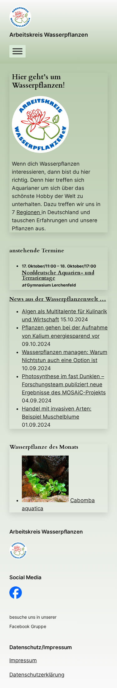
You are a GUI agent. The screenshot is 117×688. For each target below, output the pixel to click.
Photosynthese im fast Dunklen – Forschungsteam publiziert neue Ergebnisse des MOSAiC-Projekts (64, 384)
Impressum (23, 660)
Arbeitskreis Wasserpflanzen (48, 34)
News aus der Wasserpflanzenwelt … (57, 299)
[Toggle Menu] (17, 51)
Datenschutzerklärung (36, 675)
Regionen (29, 212)
